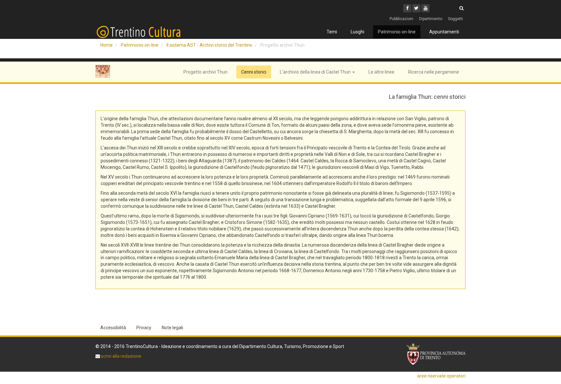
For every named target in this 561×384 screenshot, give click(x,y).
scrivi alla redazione (120, 356)
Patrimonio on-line (397, 31)
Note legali (172, 327)
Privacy (143, 327)
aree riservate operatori (441, 375)
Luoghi (357, 31)
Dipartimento (430, 19)
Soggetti (455, 19)
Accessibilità (113, 327)
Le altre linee (381, 72)
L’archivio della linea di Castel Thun (316, 72)
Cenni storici (253, 72)
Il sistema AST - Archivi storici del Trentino (209, 45)
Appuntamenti (444, 31)
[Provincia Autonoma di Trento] (436, 354)
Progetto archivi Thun (205, 72)
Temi (332, 31)
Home (106, 45)
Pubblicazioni (401, 19)
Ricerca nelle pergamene (433, 72)
